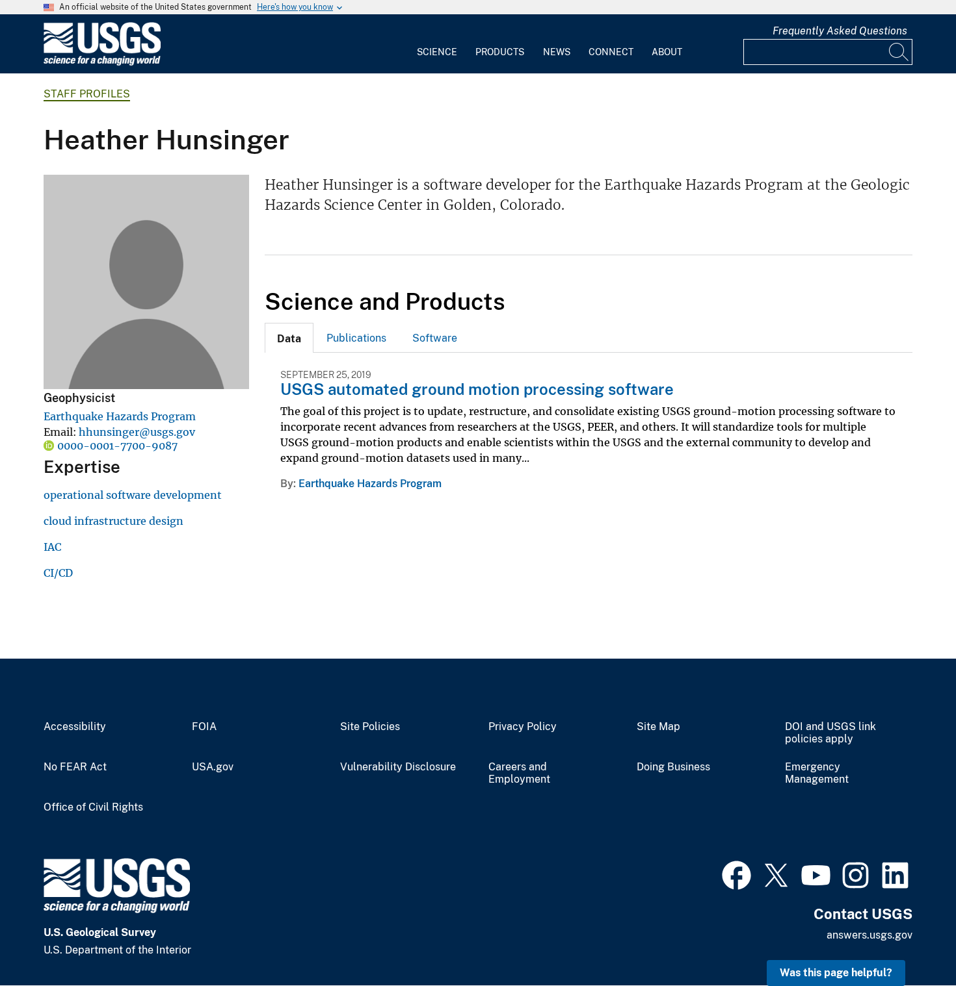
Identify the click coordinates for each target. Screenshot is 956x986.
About (667, 52)
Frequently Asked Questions (840, 31)
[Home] (102, 63)
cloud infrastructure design (113, 520)
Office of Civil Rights (93, 807)
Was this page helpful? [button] (836, 973)
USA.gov (212, 767)
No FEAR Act (75, 767)
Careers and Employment (519, 773)
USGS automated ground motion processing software (477, 389)
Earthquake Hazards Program (120, 416)
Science (437, 52)
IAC (52, 546)
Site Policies (370, 727)
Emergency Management (817, 773)
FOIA (204, 727)
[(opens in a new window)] (736, 873)
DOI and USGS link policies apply (830, 733)
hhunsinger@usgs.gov (137, 431)
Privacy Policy (522, 727)
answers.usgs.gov (869, 935)
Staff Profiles (87, 94)
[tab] (289, 338)
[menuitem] (437, 44)
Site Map (658, 727)
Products (499, 52)
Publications (356, 338)
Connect (611, 52)
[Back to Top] (909, 939)
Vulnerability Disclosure (398, 767)
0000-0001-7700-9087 (117, 445)
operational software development (133, 494)
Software (434, 338)
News (556, 52)
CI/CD (58, 572)
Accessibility (75, 727)
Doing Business (673, 767)
